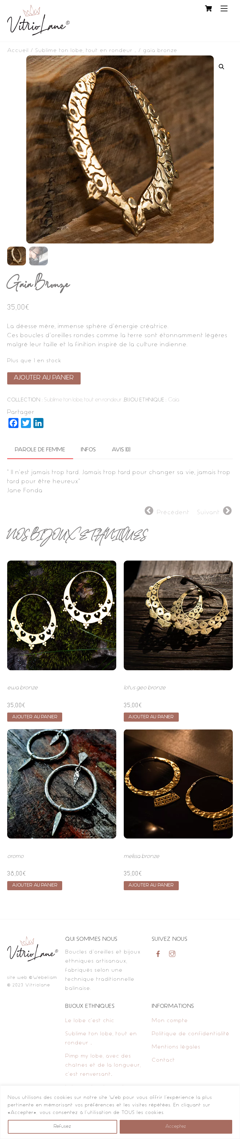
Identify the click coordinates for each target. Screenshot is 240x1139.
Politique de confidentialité (191, 1034)
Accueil (18, 50)
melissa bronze (141, 856)
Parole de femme (40, 449)
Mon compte (170, 1020)
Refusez (62, 1126)
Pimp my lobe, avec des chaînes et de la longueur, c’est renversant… (103, 1065)
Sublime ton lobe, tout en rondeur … (86, 50)
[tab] (40, 450)
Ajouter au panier (44, 378)
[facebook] (158, 954)
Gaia (173, 400)
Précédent (173, 512)
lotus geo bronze (145, 688)
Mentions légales (176, 1047)
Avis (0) (121, 449)
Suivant (208, 512)
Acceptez (175, 1126)
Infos (88, 449)
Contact (163, 1060)
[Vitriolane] (38, 34)
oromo (15, 856)
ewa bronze (22, 688)
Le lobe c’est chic (89, 1020)
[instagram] (172, 954)
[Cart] (208, 8)
